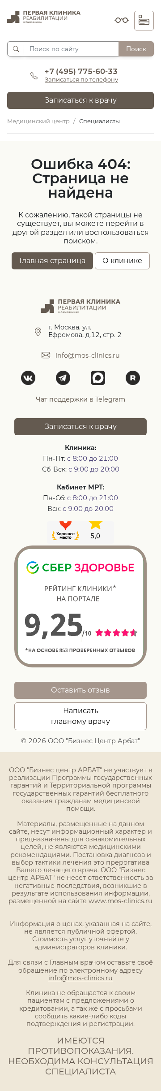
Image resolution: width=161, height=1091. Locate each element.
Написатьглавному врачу (80, 716)
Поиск (136, 48)
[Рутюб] (133, 378)
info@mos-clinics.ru (87, 355)
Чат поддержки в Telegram (80, 399)
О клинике (122, 260)
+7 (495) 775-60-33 (81, 71)
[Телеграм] (63, 378)
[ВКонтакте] (28, 378)
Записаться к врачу (81, 100)
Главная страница (52, 260)
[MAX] (98, 378)
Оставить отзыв (80, 690)
